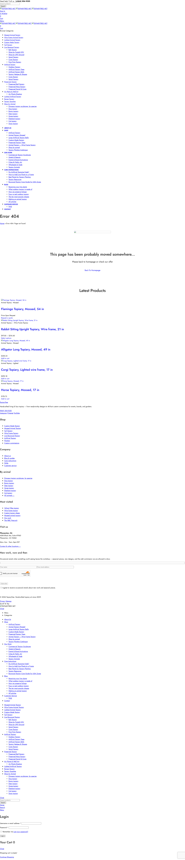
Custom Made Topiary (12, 426)
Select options (6, 338)
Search (3, 6)
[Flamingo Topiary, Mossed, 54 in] (13, 300)
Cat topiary (8, 493)
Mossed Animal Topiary (12, 428)
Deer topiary (8, 485)
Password (4, 827)
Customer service (10, 465)
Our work (7, 518)
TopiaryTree (4, 402)
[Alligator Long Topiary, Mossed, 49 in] (15, 340)
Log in (3, 836)
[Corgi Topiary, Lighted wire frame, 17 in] (16, 361)
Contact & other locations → (10, 546)
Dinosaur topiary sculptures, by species (18, 478)
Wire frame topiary (11, 510)
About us (7, 456)
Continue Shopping (7, 857)
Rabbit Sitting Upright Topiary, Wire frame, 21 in (32, 329)
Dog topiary (8, 480)
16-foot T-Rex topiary (11, 508)
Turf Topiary (8, 431)
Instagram (3, 413)
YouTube (17, 413)
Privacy (2, 601)
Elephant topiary (10, 490)
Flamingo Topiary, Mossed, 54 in (22, 309)
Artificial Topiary (10, 438)
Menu (2, 21)
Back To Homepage (92, 270)
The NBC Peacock (10, 520)
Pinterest (10, 413)
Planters (7, 440)
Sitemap (8, 601)
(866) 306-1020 (6, 410)
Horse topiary (9, 488)
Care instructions (10, 460)
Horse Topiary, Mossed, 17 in (20, 390)
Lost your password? (20, 831)
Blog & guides (9, 458)
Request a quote (7, 318)
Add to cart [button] (5, 358)
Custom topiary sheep (12, 513)
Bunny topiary (9, 483)
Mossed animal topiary (12, 515)
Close (2, 608)
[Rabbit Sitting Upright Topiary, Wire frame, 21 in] (19, 320)
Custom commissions (11, 443)
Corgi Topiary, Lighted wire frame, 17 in (27, 369)
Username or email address (10, 823)
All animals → (9, 495)
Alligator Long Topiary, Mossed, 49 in (25, 349)
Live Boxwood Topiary (12, 435)
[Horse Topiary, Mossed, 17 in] (12, 381)
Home (2, 223)
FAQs (6, 463)
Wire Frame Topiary (11, 433)
